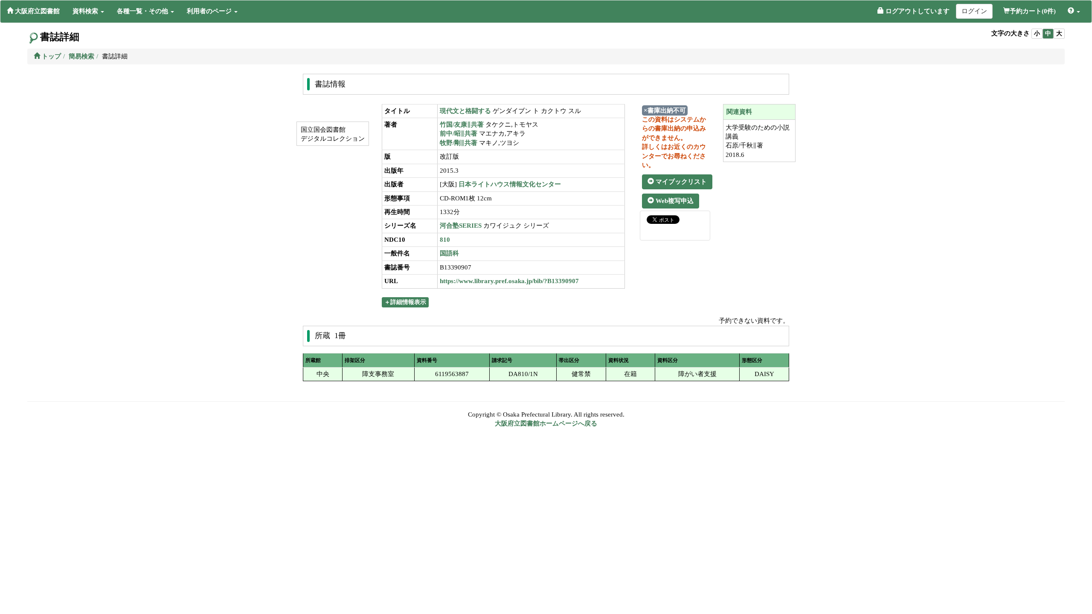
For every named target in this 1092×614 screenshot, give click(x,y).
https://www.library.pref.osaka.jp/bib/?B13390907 (509, 281)
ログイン (974, 11)
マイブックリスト (680, 181)
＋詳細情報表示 (405, 302)
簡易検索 (81, 56)
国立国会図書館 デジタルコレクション (332, 134)
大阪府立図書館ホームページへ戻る (546, 423)
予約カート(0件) (1033, 11)
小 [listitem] (1037, 33)
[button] (88, 11)
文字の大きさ (1010, 33)
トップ (50, 56)
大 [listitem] (1059, 33)
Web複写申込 (674, 200)
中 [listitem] (1048, 33)
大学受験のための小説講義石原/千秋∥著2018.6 (758, 141)
